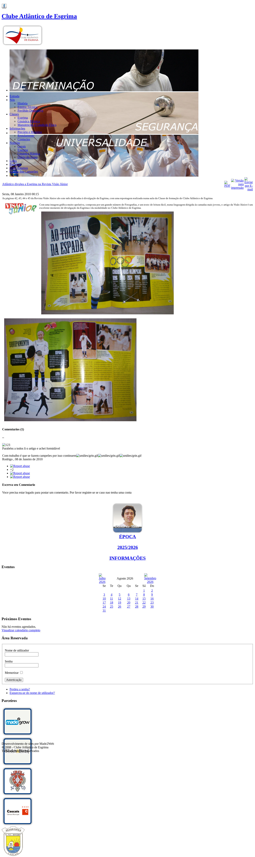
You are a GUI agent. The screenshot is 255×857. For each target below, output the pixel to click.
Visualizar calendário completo (21, 630)
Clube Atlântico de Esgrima (39, 16)
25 (111, 606)
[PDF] (227, 185)
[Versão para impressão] (237, 187)
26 (119, 606)
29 (144, 606)
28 (136, 606)
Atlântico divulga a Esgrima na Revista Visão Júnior (35, 184)
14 (136, 598)
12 (119, 598)
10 (104, 598)
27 (128, 606)
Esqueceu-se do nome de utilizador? (32, 693)
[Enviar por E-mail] (248, 189)
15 (144, 598)
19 (119, 602)
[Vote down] (20, 473)
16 (152, 598)
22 (144, 602)
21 (136, 602)
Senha (9, 661)
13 (128, 598)
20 (128, 602)
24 (104, 606)
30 (152, 606)
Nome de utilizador (17, 650)
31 (104, 610)
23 (152, 602)
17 (104, 602)
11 (111, 598)
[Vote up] (20, 476)
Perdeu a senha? (20, 689)
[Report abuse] (20, 466)
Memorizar (12, 672)
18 (111, 602)
